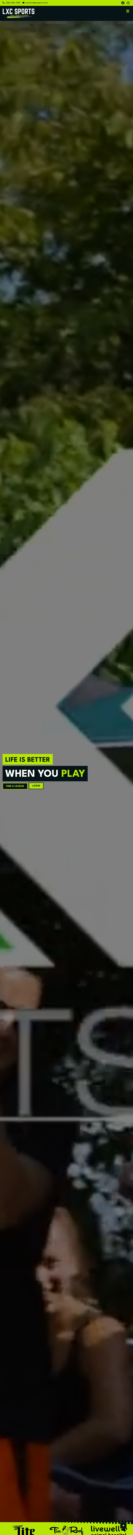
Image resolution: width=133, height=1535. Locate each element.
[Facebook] (123, 3)
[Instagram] (128, 3)
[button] (127, 11)
